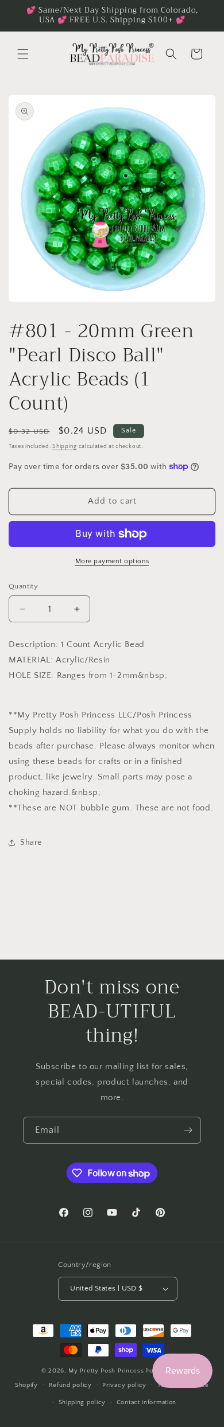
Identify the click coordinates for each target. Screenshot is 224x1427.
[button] (23, 54)
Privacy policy (124, 1385)
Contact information (146, 1402)
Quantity (23, 586)
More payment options (112, 561)
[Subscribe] (187, 1130)
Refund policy (70, 1385)
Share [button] (31, 842)
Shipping (64, 446)
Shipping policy (82, 1402)
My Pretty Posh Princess (106, 1370)
